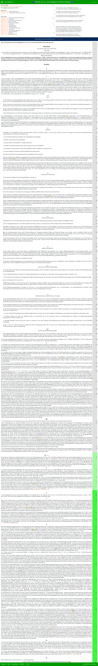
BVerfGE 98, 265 (4, 17)
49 (78, 461)
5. (55, 31)
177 (73, 654)
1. (55, 7)
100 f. (47, 489)
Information (94, 2)
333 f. (49, 458)
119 (11, 508)
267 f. (51, 465)
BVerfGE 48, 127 (4, 26)
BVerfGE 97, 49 (4, 21)
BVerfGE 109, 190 (4, 12)
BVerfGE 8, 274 (4, 32)
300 (16, 522)
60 (87, 460)
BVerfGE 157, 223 (4, 11)
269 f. (57, 458)
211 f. (2, 522)
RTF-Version (3, 6)
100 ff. (27, 664)
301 (36, 506)
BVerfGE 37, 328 (4, 27)
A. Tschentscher (59, 39)
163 (40, 489)
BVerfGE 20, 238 (4, 30)
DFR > (9, 664)
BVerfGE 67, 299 (4, 25)
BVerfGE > (22, 664)
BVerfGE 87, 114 (4, 22)
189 (79, 654)
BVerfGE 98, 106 (4, 20)
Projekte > (3, 664)
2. (55, 9)
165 (65, 458)
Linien (11, 6)
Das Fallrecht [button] (8, 2)
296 (22, 506)
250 (29, 515)
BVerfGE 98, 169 (4, 19)
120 (21, 528)
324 (29, 506)
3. (55, 29)
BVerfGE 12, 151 (4, 31)
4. (55, 30)
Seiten (8, 6)
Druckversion (16, 6)
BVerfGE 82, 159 (4, 24)
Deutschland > (15, 664)
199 (2, 461)
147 (9, 522)
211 (34, 489)
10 (64, 634)
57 (71, 458)
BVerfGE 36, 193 (4, 29)
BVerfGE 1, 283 (4, 34)
